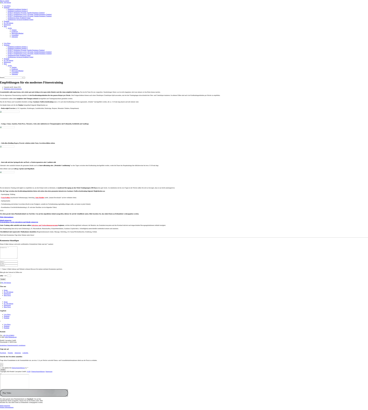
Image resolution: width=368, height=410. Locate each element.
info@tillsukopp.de (11, 337)
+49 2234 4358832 (8, 335)
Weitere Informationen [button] (7, 407)
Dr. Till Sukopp (8, 23)
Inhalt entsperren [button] (5, 220)
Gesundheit (15, 35)
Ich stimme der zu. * (15, 368)
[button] (34, 393)
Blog (5, 26)
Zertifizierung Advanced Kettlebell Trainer (20, 19)
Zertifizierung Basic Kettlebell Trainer (19, 18)
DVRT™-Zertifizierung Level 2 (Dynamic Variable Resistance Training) (30, 16)
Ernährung (15, 31)
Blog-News (7, 295)
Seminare (6, 7)
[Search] (24, 78)
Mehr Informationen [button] (6, 217)
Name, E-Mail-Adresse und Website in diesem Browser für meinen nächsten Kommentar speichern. (32, 269)
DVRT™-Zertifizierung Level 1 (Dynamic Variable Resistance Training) (30, 14)
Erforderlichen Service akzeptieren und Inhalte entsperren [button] (19, 222)
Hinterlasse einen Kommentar (13, 89)
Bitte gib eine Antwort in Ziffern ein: (11, 272)
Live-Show (7, 6)
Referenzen (7, 25)
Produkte (6, 21)
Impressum (49, 371)
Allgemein (15, 37)
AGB (28, 371)
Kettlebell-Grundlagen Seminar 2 (18, 11)
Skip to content (4, 1)
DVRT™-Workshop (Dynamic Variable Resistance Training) (26, 12)
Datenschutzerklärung (18, 368)
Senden (3, 279)
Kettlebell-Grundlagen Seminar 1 (18, 9)
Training (14, 30)
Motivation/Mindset (17, 33)
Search (2, 77)
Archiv (10, 28)
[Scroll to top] (1, 373)
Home (6, 290)
